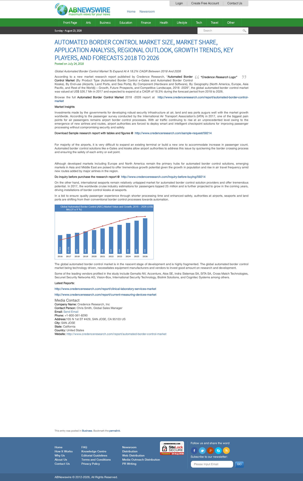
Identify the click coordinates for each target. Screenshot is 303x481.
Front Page (70, 22)
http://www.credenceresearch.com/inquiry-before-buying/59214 (163, 176)
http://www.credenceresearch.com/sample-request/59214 (173, 133)
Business (105, 22)
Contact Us (234, 3)
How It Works (64, 451)
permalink (114, 430)
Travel (214, 22)
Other (231, 22)
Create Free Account (205, 3)
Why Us (60, 455)
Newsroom (147, 11)
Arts (88, 22)
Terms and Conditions (96, 459)
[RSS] (226, 451)
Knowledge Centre (93, 451)
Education (126, 22)
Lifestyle (182, 22)
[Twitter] (202, 451)
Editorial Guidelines (94, 455)
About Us (61, 459)
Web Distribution (133, 455)
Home (131, 11)
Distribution (129, 451)
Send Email (70, 311)
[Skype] (218, 451)
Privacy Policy (90, 463)
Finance (146, 22)
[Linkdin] (210, 451)
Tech (199, 22)
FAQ (84, 447)
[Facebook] (194, 451)
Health (164, 22)
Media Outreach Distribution (141, 459)
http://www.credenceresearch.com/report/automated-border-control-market (116, 334)
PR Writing (129, 463)
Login (179, 3)
